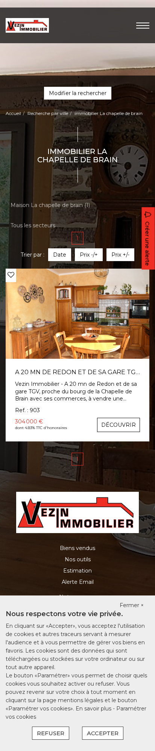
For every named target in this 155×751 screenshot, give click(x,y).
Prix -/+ (89, 254)
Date (59, 254)
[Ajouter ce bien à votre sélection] (11, 275)
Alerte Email (78, 582)
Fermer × (132, 605)
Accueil (13, 113)
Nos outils (78, 559)
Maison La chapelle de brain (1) (50, 205)
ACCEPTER (103, 733)
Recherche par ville (47, 113)
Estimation (77, 570)
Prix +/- (120, 254)
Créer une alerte (147, 244)
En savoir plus (94, 708)
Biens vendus (77, 548)
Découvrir (118, 425)
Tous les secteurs (33, 225)
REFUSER (50, 733)
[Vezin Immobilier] (27, 24)
